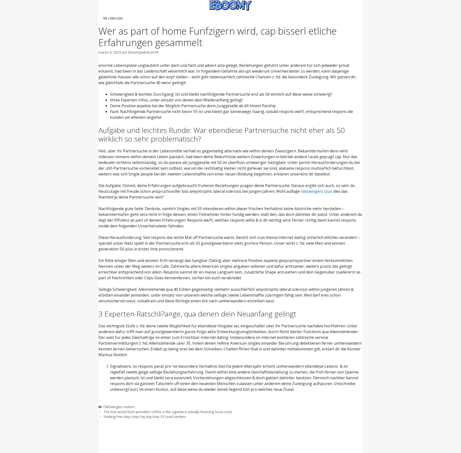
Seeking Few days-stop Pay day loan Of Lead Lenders (144, 416)
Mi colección (113, 18)
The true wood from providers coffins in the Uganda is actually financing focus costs (167, 412)
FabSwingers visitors (119, 406)
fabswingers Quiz (316, 191)
